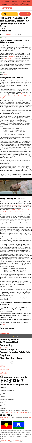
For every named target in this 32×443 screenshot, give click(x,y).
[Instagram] (6, 381)
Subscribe (3, 408)
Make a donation (5, 417)
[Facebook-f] (2, 381)
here (4, 324)
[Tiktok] (10, 381)
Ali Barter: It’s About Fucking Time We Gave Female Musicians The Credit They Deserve (15, 96)
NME (5, 74)
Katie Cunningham (7, 34)
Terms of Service (22, 412)
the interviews (12, 56)
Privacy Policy (9, 412)
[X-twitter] (23, 381)
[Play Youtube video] (16, 187)
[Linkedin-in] (19, 381)
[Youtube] (14, 381)
